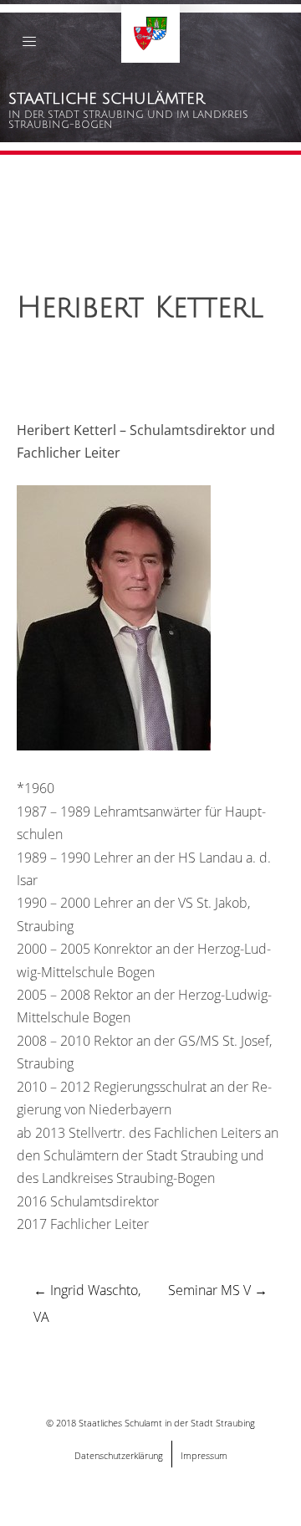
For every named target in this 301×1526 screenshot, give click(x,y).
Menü (29, 45)
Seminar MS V (218, 1290)
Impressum (204, 1455)
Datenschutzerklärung (118, 1455)
